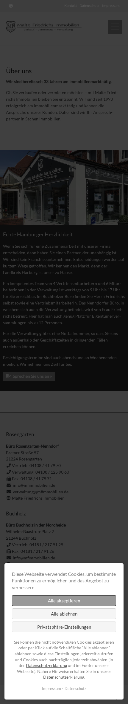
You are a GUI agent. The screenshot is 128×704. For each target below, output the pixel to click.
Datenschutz (75, 688)
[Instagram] (11, 6)
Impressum (51, 688)
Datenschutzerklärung (46, 665)
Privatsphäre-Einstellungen (64, 627)
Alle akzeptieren (64, 600)
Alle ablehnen (64, 613)
